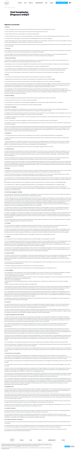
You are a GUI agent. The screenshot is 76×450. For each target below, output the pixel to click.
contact (51, 2)
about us (31, 2)
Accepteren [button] (67, 446)
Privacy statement (18, 446)
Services (22, 440)
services (20, 2)
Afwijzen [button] (72, 446)
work (25, 2)
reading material (39, 2)
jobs (46, 2)
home (5, 7)
